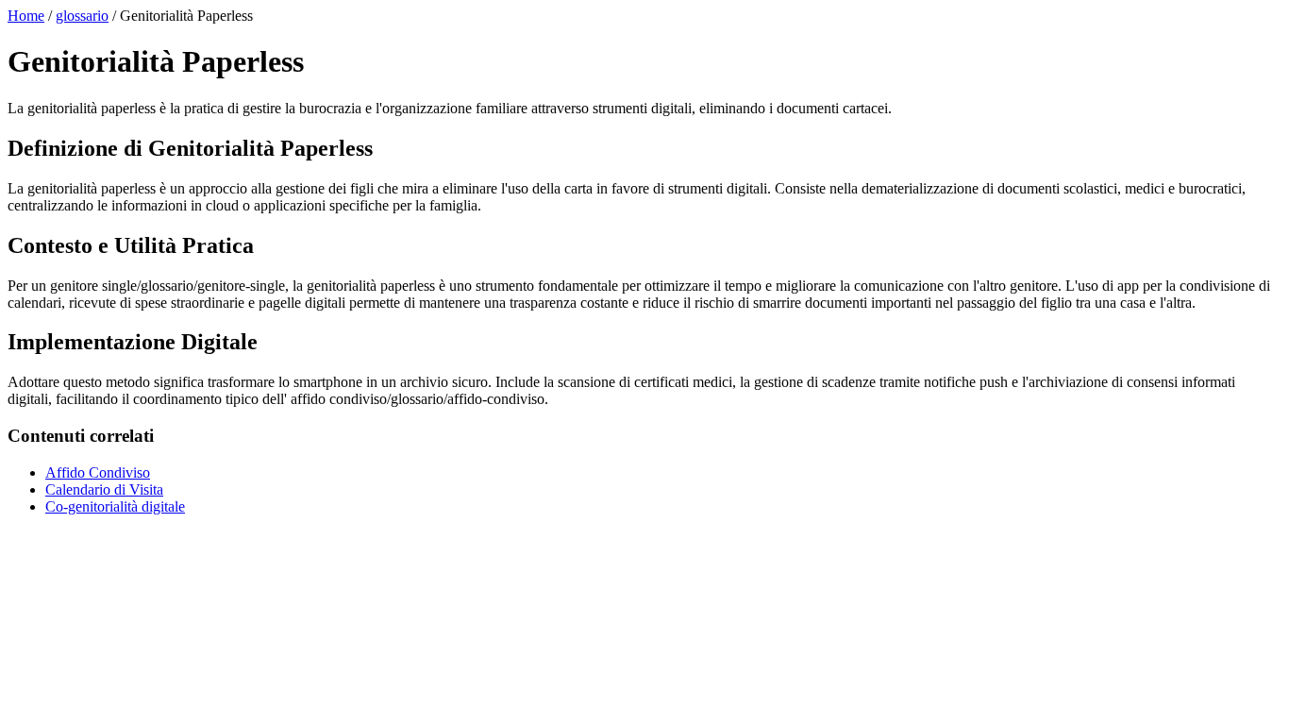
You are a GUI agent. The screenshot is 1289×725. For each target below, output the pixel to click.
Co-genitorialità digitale (115, 506)
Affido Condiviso (97, 472)
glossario (82, 16)
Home (26, 16)
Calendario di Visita (104, 489)
